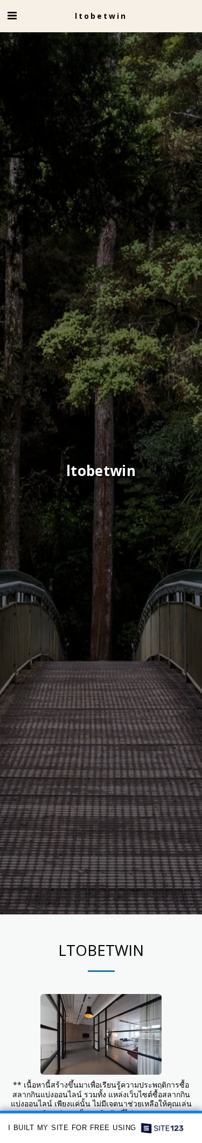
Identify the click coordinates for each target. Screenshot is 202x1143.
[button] (12, 15)
